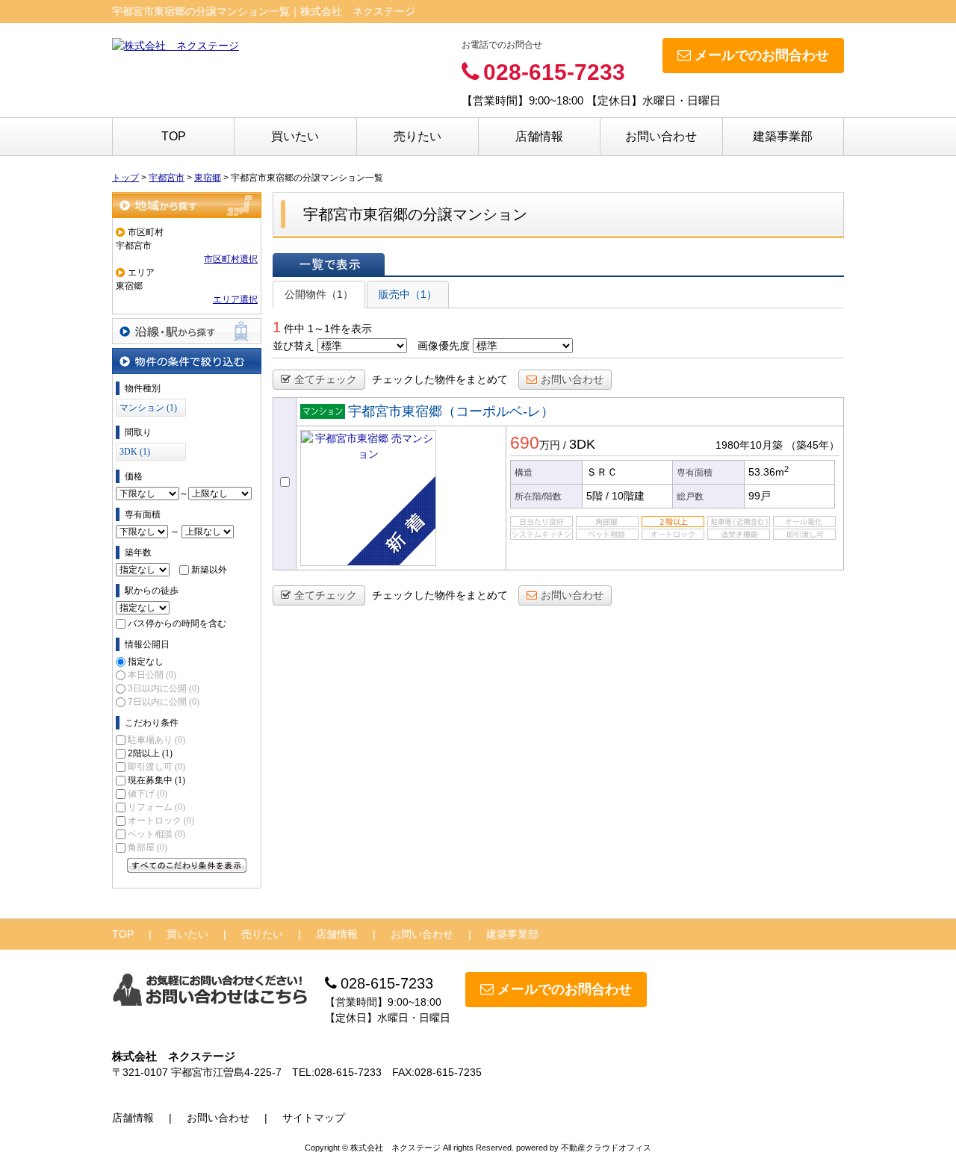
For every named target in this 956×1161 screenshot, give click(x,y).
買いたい (295, 136)
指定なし (146, 661)
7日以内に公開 (163, 702)
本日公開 (152, 675)
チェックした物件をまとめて (440, 379)
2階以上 (150, 753)
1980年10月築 (749, 445)
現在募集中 (156, 780)
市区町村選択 (231, 259)
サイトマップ (313, 1118)
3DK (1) (135, 451)
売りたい (417, 136)
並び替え (293, 346)
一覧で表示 (329, 264)
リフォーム (156, 807)
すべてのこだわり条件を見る (186, 865)
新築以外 (209, 569)
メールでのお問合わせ (762, 55)
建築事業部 (783, 136)
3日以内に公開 (163, 688)
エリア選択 (235, 299)
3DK (582, 444)
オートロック (161, 820)
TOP (173, 136)
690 (524, 442)
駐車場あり (156, 740)
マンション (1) (148, 407)
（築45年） (812, 445)
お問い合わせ (661, 136)
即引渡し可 (156, 767)
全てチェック (325, 379)
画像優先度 (444, 346)
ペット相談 (156, 834)
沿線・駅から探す (186, 331)
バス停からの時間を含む (177, 623)
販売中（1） (408, 294)
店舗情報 (539, 136)
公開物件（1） (319, 294)
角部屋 (147, 847)
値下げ (147, 793)
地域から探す (186, 205)
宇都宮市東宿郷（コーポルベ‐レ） (451, 411)
